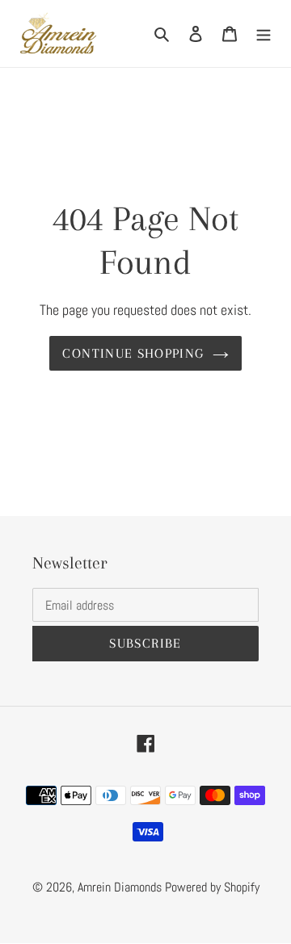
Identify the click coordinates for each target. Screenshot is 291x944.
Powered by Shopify (212, 887)
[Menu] (263, 33)
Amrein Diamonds (120, 887)
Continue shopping (133, 353)
